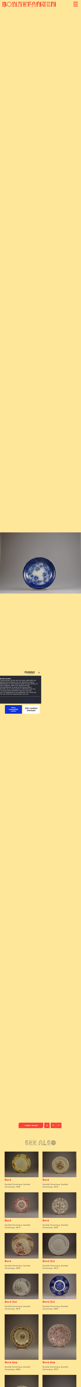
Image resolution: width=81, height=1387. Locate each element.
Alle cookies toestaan (31, 709)
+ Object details (31, 1125)
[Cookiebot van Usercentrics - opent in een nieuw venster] (26, 672)
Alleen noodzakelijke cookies (13, 709)
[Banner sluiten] (39, 672)
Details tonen (29, 700)
